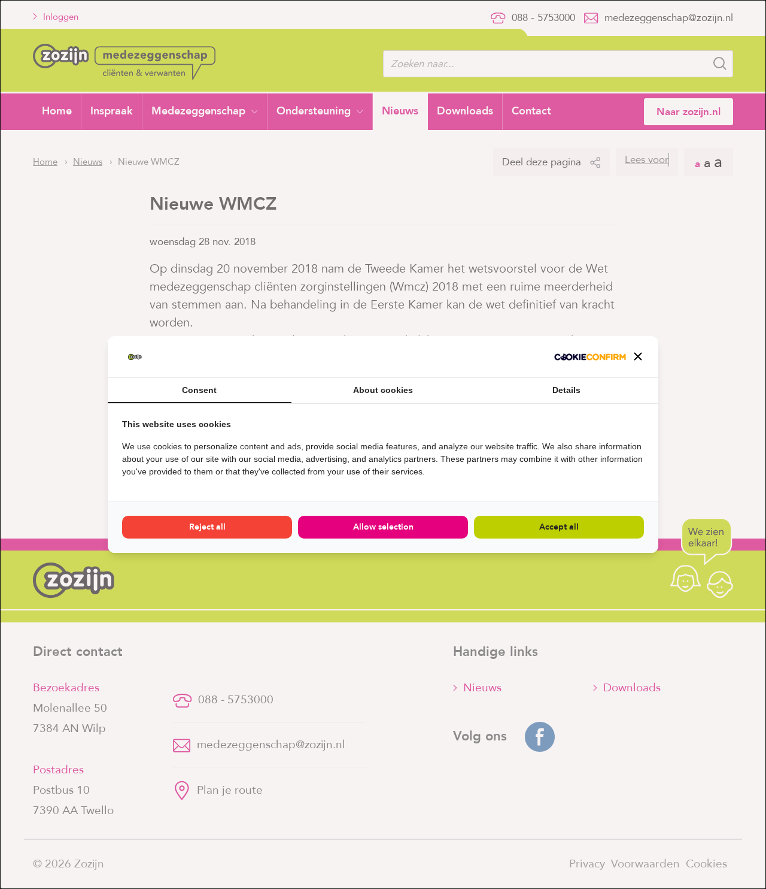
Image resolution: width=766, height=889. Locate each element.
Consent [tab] (199, 390)
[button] (638, 356)
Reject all (207, 527)
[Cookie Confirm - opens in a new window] (590, 357)
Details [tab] (566, 390)
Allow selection (383, 527)
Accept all (559, 527)
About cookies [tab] (383, 390)
